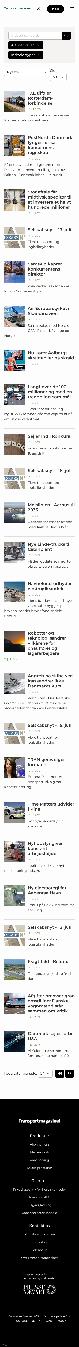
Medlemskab (39, 1152)
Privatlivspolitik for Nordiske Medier (39, 1189)
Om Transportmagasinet (39, 1258)
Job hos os (39, 1250)
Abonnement (39, 1144)
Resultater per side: (21, 1073)
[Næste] (69, 1074)
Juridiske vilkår (40, 1197)
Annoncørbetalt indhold (39, 1213)
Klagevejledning (39, 1205)
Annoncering (39, 1160)
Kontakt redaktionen (39, 1234)
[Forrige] (59, 1074)
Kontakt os (40, 1242)
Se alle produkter (39, 1168)
